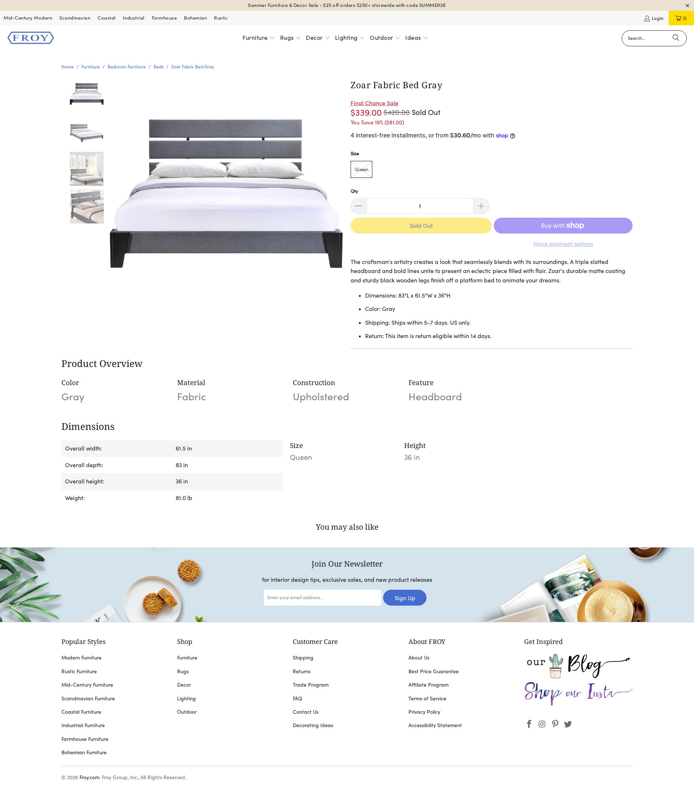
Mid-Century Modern (28, 18)
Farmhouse (164, 18)
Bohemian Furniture (84, 752)
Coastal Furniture (81, 712)
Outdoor (187, 712)
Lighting (186, 698)
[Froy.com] (30, 38)
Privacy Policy (424, 712)
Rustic (221, 18)
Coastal (107, 18)
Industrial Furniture (83, 725)
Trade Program (311, 685)
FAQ (297, 698)
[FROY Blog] (578, 676)
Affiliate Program (428, 685)
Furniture (187, 657)
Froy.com (89, 777)
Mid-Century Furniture (87, 685)
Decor (184, 685)
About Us (418, 657)
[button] (259, 38)
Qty (354, 191)
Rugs (183, 671)
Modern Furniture (81, 657)
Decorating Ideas (313, 725)
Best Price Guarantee (433, 671)
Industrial (134, 18)
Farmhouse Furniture (84, 739)
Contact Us (305, 712)
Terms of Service (427, 698)
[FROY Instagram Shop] (578, 704)
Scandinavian (74, 18)
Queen (361, 169)
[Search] (676, 38)
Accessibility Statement (435, 725)
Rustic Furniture (79, 671)
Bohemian (195, 18)
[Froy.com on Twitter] (568, 724)
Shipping (303, 657)
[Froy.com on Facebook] (529, 724)
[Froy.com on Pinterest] (555, 724)
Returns (301, 671)
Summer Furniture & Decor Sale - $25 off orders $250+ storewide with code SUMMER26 (347, 5)
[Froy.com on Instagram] (542, 724)
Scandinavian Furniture (88, 698)
